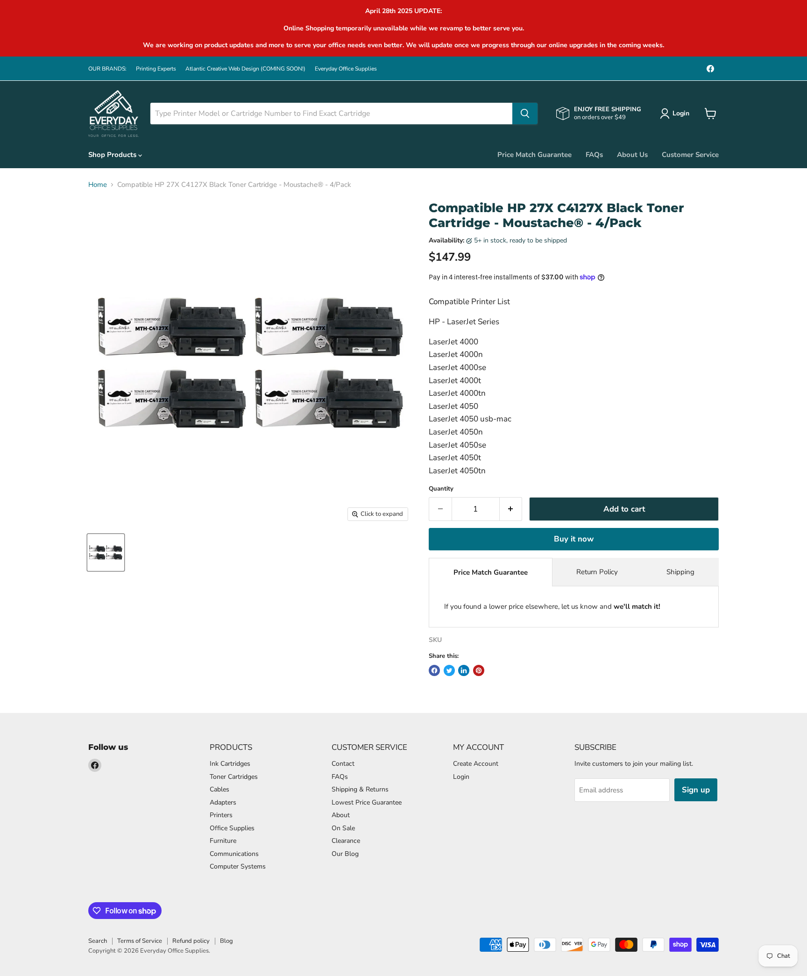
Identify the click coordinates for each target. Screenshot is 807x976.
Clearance (346, 840)
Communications (234, 853)
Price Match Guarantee (534, 154)
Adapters (223, 802)
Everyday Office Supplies (346, 68)
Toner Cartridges (234, 776)
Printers (221, 815)
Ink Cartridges (230, 763)
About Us (632, 154)
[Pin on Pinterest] (478, 670)
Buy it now (574, 539)
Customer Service (690, 154)
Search (97, 941)
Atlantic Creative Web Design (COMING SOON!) (245, 68)
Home (97, 185)
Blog (226, 941)
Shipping (680, 572)
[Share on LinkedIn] (463, 670)
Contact (343, 763)
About (341, 815)
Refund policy (191, 941)
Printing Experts (156, 68)
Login (461, 776)
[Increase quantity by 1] (511, 509)
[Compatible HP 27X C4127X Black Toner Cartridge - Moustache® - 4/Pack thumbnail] (105, 552)
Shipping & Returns (360, 789)
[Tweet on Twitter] (449, 670)
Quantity (441, 488)
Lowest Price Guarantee (367, 802)
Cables (219, 789)
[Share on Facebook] (434, 670)
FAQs (594, 154)
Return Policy (597, 572)
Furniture (223, 840)
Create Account (475, 763)
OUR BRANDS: (107, 68)
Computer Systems (238, 866)
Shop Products (113, 154)
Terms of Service (139, 941)
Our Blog (345, 853)
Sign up (696, 789)
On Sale (343, 828)
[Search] (525, 113)
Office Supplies (232, 828)
